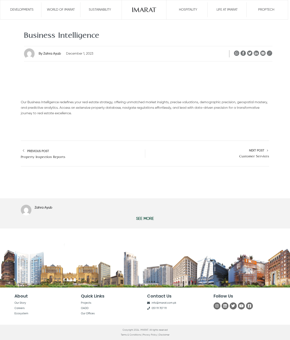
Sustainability (100, 9)
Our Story (20, 303)
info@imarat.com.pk (164, 303)
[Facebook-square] (249, 305)
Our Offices (88, 313)
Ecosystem (21, 313)
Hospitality (188, 9)
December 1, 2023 (79, 53)
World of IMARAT (61, 9)
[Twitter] (233, 305)
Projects (86, 303)
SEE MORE (145, 219)
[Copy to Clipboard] (269, 54)
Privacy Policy (150, 335)
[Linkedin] (225, 305)
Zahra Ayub (50, 53)
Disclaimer (164, 335)
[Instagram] (217, 305)
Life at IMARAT (227, 9)
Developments (22, 9)
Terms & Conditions (131, 335)
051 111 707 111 (159, 308)
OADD (85, 308)
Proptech (266, 9)
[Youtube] (241, 305)
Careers (19, 308)
